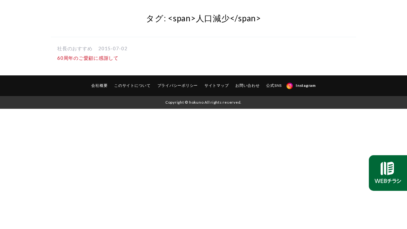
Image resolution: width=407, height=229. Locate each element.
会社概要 (99, 85)
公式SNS (274, 85)
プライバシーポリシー (177, 85)
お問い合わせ (247, 85)
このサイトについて (132, 85)
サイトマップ (216, 85)
